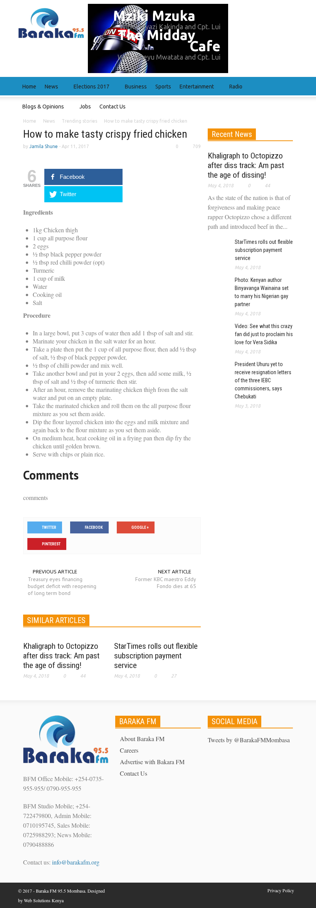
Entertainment (194, 90)
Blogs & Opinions (41, 110)
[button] (290, 86)
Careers (129, 750)
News (49, 90)
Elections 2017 (89, 90)
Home (29, 86)
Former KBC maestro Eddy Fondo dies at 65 (165, 583)
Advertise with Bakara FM (152, 762)
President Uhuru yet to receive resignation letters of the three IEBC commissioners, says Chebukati (263, 380)
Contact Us (112, 106)
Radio (233, 90)
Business (136, 86)
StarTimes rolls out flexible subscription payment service (156, 655)
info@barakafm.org (75, 862)
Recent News (232, 134)
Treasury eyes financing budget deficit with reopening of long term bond (62, 586)
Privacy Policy (280, 890)
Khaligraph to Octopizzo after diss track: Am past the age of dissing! (61, 655)
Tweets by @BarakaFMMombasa (249, 740)
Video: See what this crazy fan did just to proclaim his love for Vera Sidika (264, 334)
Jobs (85, 106)
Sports (163, 86)
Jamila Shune (43, 146)
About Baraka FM (142, 739)
